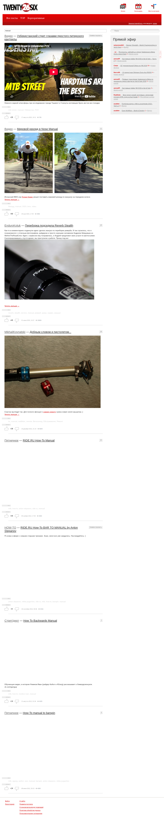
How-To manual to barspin (39, 713)
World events (133, 54)
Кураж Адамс (27, 197)
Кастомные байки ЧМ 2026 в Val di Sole (136, 88)
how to (15, 508)
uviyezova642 (119, 45)
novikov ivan (24, 694)
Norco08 (117, 72)
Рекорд (11, 206)
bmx (29, 206)
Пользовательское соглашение (30, 813)
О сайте (22, 801)
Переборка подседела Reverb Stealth (49, 225)
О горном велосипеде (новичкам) (31, 807)
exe (26, 781)
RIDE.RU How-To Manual (39, 440)
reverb (11, 313)
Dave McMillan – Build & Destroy (133, 111)
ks (9, 421)
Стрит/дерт (11, 620)
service (24, 313)
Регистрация (9, 804)
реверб (38, 313)
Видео (8, 36)
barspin (56, 602)
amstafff (117, 59)
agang (15, 781)
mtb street (12, 110)
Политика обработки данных (29, 810)
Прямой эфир (124, 39)
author (21, 781)
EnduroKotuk (12, 225)
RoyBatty (117, 95)
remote (29, 421)
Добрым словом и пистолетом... (50, 332)
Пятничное (11, 440)
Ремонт (60, 421)
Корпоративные (36, 18)
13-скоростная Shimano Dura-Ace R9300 (137, 72)
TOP (22, 18)
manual (21, 110)
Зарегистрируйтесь (136, 23)
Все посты (12, 18)
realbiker (21, 421)
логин (155, 23)
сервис (50, 313)
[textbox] (55, 30)
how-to (49, 602)
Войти (7, 801)
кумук (44, 313)
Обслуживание (49, 421)
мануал (57, 313)
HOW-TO (10, 527)
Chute (116, 66)
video (34, 206)
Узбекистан (29, 110)
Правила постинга (26, 804)
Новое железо (119, 74)
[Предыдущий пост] (160, 52)
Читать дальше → (11, 199)
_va (115, 52)
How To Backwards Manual (40, 620)
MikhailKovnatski (14, 332)
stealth (17, 313)
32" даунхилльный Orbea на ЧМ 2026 (133, 66)
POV (37, 110)
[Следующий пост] (160, 56)
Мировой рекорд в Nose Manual (37, 129)
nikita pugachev (28, 602)
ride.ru (35, 508)
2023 (24, 206)
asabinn (116, 104)
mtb (9, 508)
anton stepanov (25, 508)
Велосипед (37, 421)
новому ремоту (49, 412)
